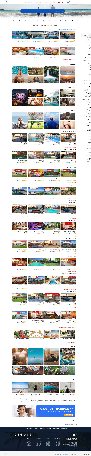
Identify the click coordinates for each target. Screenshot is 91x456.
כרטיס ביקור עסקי (29, 428)
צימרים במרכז (58, 441)
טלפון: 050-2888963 (73, 441)
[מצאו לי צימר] (43, 410)
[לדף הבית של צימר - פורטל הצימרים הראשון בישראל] (75, 434)
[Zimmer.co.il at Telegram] (21, 434)
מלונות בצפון (29, 445)
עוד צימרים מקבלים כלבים (71, 182)
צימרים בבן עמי (48, 445)
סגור (5, 454)
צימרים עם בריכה (38, 451)
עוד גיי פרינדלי (73, 324)
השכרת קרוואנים (35, 2)
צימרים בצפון (52, 2)
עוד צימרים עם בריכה (72, 218)
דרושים (75, 450)
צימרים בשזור (48, 442)
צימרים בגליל (58, 447)
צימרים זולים (39, 441)
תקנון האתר (49, 428)
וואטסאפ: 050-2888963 (73, 442)
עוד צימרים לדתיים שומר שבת (70, 164)
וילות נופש (29, 440)
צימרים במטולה (48, 444)
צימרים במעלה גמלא (47, 451)
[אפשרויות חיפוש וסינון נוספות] (38, 16)
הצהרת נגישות (42, 428)
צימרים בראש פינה (47, 447)
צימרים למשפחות (41, 2)
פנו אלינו (67, 424)
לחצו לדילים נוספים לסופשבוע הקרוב (68, 59)
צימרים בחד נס (48, 441)
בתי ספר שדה (38, 450)
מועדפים (26, 2)
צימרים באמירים (47, 440)
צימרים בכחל (48, 443)
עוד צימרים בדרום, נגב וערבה (70, 253)
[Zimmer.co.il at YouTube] (24, 434)
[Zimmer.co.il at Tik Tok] (15, 434)
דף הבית (75, 446)
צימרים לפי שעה (38, 446)
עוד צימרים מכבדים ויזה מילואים (70, 147)
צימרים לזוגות (47, 2)
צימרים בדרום (58, 442)
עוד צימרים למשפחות (71, 271)
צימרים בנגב (58, 443)
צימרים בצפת (48, 446)
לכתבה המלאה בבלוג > (24, 401)
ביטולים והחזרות (56, 428)
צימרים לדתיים (38, 443)
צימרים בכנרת (57, 445)
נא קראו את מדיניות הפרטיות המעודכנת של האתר (62, 454)
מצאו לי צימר (30, 2)
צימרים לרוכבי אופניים (37, 449)
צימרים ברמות (48, 449)
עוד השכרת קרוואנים (72, 200)
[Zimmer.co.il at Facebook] (30, 434)
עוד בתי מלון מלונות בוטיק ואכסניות (69, 289)
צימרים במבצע (38, 440)
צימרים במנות (48, 450)
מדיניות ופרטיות (64, 428)
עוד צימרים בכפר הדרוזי (71, 307)
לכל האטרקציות (72, 376)
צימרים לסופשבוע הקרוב (59, 2)
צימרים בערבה (57, 444)
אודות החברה (74, 447)
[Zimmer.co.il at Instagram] (27, 434)
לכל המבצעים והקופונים (70, 342)
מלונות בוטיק (29, 444)
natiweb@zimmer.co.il (73, 445)
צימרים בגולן (58, 446)
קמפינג (39, 447)
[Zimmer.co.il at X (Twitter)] (18, 434)
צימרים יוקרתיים (38, 442)
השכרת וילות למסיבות (28, 442)
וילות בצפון (29, 441)
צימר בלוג (36, 428)
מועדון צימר (75, 448)
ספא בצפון (29, 443)
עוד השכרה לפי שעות (71, 236)
